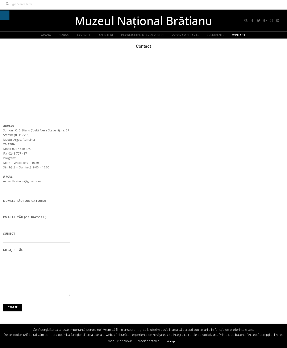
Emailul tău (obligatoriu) (24, 217)
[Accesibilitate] (4, 15)
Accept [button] (171, 341)
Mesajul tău (13, 250)
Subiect (9, 234)
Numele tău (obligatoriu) (24, 201)
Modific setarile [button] (148, 341)
